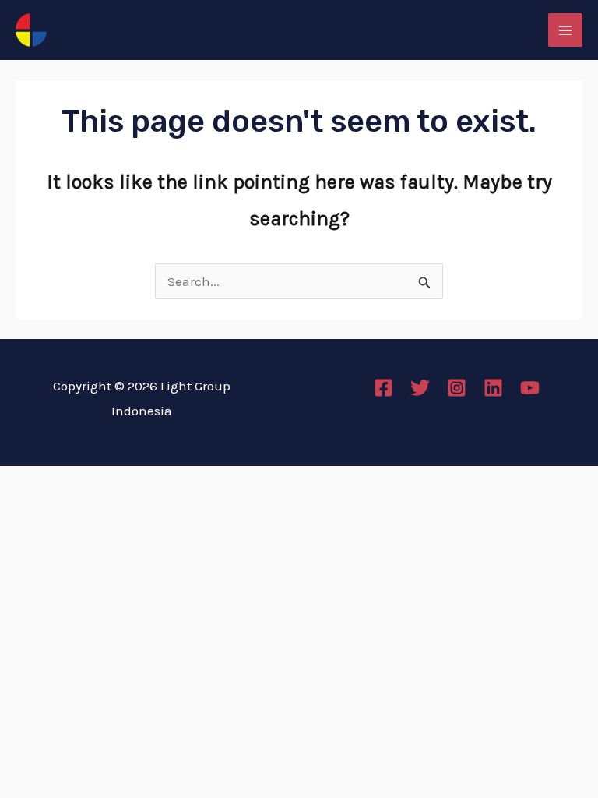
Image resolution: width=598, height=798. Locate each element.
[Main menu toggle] (565, 30)
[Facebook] (383, 387)
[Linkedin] (493, 387)
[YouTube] (530, 387)
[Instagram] (456, 387)
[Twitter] (420, 387)
